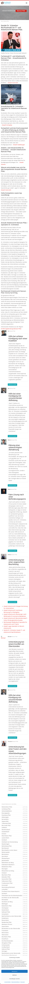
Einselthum (14, 939)
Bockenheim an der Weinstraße (14, 928)
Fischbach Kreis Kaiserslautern (14, 891)
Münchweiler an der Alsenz (14, 850)
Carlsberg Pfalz (14, 809)
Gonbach (14, 840)
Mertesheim (14, 854)
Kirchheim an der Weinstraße (14, 897)
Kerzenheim (14, 819)
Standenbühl (14, 831)
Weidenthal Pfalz (14, 922)
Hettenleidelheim (14, 811)
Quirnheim (14, 856)
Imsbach (14, 873)
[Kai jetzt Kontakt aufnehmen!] (3, 333)
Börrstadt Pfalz (14, 825)
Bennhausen (14, 848)
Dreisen (14, 833)
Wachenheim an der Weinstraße (14, 953)
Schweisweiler (14, 945)
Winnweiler (14, 899)
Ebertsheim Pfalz (14, 836)
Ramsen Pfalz (12, 331)
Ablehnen (14, 975)
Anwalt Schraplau (7, 125)
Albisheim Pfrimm (14, 924)
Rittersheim (14, 932)
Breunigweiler (14, 813)
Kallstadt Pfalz (14, 912)
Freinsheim (14, 930)
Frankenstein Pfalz (14, 883)
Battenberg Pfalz (14, 846)
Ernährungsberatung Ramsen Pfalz (11, 329)
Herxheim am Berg (14, 901)
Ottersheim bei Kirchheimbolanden (14, 895)
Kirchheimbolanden (14, 941)
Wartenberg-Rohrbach (14, 887)
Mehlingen (14, 904)
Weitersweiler (14, 852)
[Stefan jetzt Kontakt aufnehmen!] (3, 556)
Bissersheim (14, 920)
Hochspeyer (14, 908)
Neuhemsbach (14, 829)
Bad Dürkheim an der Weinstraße (14, 916)
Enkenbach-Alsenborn (14, 864)
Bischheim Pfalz (14, 937)
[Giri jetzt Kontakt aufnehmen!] (3, 390)
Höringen (14, 951)
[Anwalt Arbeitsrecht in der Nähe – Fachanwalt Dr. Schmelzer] (6, 3)
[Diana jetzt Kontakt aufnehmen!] (3, 491)
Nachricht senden (12, 384)
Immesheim (14, 914)
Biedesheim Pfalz (14, 866)
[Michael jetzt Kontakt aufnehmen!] (3, 638)
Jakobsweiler (14, 860)
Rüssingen (14, 869)
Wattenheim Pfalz (14, 807)
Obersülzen (14, 934)
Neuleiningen (14, 844)
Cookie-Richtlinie (7, 982)
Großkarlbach (14, 947)
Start (2, 21)
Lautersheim (14, 838)
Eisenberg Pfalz (14, 815)
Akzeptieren (14, 971)
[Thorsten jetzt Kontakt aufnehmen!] (3, 743)
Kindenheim (14, 918)
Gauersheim (14, 926)
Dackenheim (14, 910)
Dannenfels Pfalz (14, 879)
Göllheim (14, 827)
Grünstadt (14, 885)
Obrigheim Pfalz (14, 943)
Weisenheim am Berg (14, 871)
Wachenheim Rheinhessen (14, 955)
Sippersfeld (14, 821)
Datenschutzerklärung (15, 982)
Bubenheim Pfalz (14, 906)
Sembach (14, 893)
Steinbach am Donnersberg (14, 842)
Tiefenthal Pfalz (14, 823)
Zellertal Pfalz (14, 949)
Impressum (22, 982)
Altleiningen (14, 817)
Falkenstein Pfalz (14, 881)
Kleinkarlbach (14, 858)
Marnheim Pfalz (14, 875)
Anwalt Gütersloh (13, 83)
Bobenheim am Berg (14, 862)
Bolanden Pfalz (14, 877)
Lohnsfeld (14, 889)
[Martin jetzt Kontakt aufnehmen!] (3, 442)
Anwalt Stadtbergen (19, 144)
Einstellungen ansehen (14, 978)
